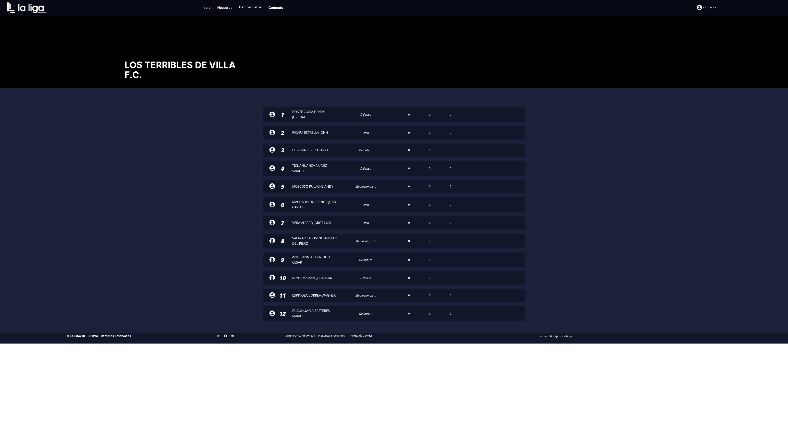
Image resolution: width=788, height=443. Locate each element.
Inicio (206, 8)
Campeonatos (250, 7)
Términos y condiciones (298, 335)
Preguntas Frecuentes (331, 335)
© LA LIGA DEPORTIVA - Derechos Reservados (98, 336)
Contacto (275, 8)
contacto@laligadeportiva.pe (556, 336)
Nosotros (224, 8)
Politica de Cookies (361, 335)
